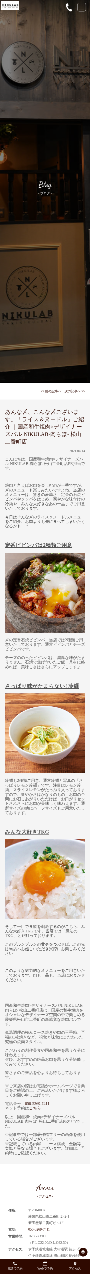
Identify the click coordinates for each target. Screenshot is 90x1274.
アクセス (75, 1268)
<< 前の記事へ (51, 391)
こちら (35, 1108)
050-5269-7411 (37, 1103)
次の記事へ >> (74, 391)
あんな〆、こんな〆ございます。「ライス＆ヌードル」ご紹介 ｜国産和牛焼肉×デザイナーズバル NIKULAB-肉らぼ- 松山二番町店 (44, 427)
